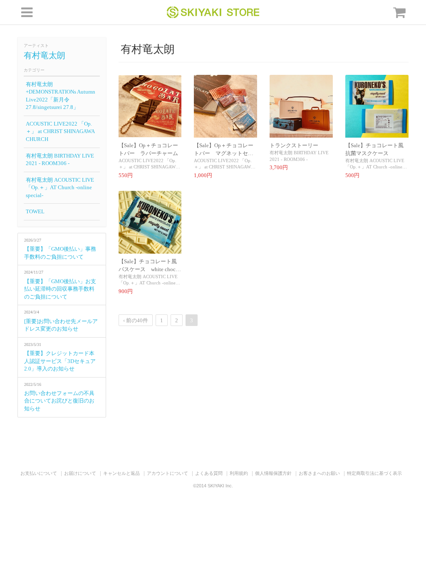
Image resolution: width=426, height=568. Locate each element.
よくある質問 (209, 473)
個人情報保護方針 (273, 473)
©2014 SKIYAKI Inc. (213, 485)
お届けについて (80, 473)
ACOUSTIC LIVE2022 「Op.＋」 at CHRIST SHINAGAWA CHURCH (60, 131)
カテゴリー (34, 70)
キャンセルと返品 (121, 473)
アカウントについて (167, 473)
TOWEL (35, 211)
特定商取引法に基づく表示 (374, 473)
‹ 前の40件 (135, 320)
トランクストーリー (294, 145)
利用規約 (239, 473)
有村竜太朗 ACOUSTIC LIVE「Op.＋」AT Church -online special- (60, 187)
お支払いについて (38, 473)
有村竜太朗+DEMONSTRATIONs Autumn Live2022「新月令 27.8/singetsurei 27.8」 (60, 96)
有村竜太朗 (44, 55)
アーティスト (36, 45)
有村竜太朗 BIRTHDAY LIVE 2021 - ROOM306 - (60, 160)
